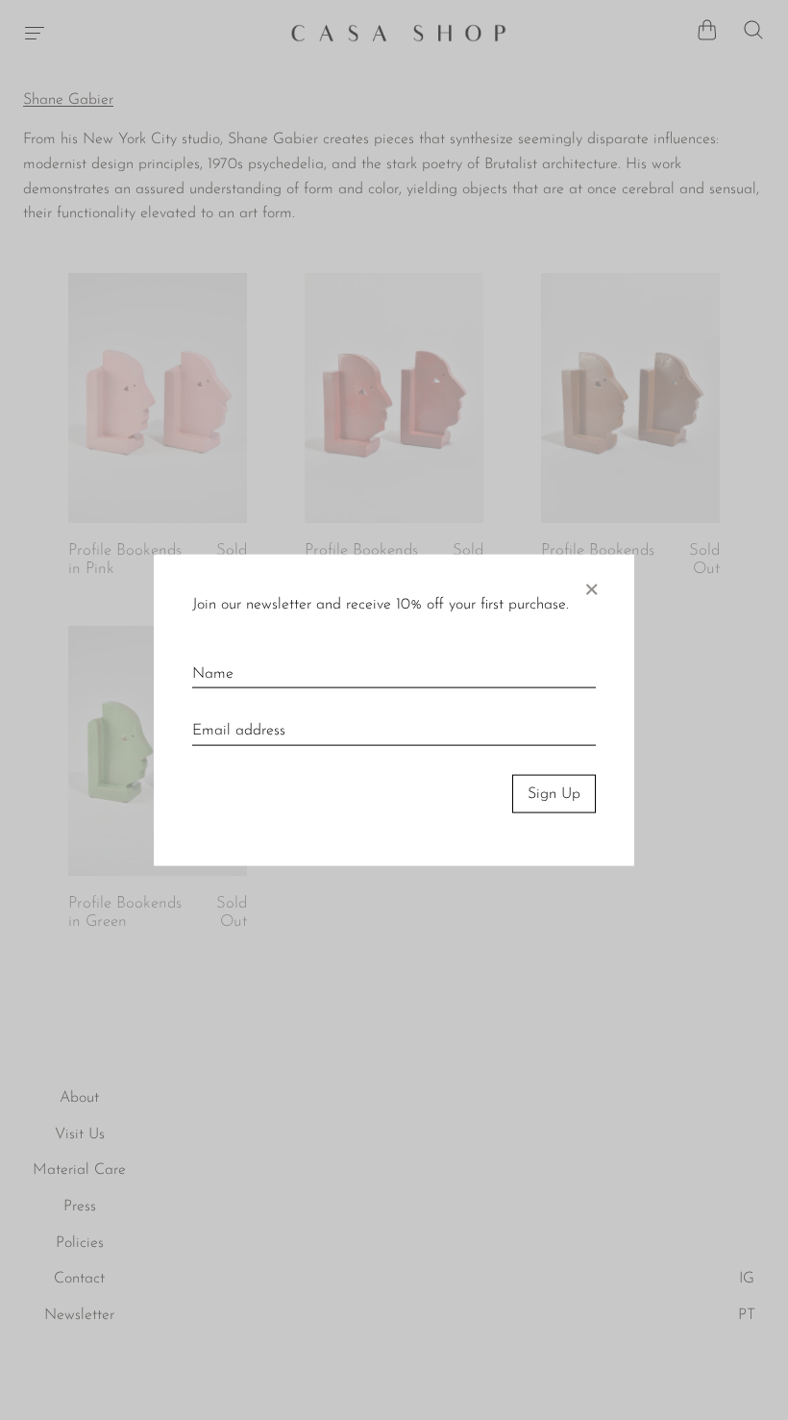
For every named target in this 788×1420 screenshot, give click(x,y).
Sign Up (554, 793)
